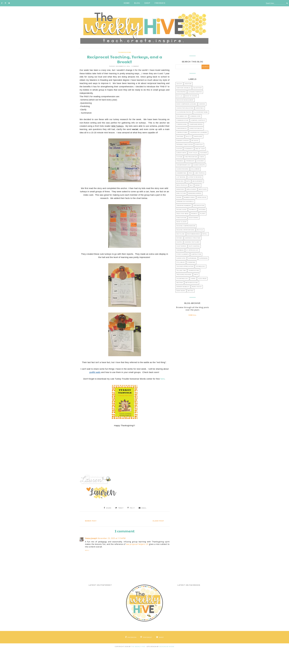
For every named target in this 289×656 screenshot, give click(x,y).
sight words (181, 246)
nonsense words (194, 193)
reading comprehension (186, 226)
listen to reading (195, 177)
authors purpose (195, 92)
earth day (199, 144)
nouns (179, 197)
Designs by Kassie (166, 646)
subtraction (196, 254)
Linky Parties (200, 173)
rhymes (179, 238)
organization (199, 205)
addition (188, 84)
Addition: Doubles (184, 88)
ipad (190, 173)
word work (181, 291)
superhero (203, 258)
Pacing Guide (181, 209)
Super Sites (181, 258)
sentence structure (192, 238)
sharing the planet (192, 242)
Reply (87, 550)
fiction (179, 157)
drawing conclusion (185, 144)
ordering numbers (184, 205)
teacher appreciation (185, 266)
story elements (183, 254)
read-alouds (182, 222)
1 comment (135, 66)
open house (201, 197)
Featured (203, 153)
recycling (181, 234)
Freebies (160, 3)
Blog (137, 3)
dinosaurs (198, 136)
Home (127, 3)
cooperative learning (198, 132)
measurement (198, 181)
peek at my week (183, 213)
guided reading (183, 169)
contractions (182, 132)
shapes (179, 242)
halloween (195, 169)
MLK (191, 185)
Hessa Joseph (91, 538)
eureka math (181, 153)
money (197, 185)
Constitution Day (196, 128)
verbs (193, 278)
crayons (180, 136)
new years (203, 189)
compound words (196, 124)
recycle (200, 230)
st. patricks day (192, 250)
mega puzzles (182, 185)
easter (179, 149)
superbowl (192, 258)
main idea (180, 181)
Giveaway (200, 161)
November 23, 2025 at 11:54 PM (112, 538)
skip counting (194, 246)
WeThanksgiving (191, 282)
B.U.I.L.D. (180, 96)
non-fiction (181, 193)
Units (196, 274)
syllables (181, 262)
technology (200, 266)
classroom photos (184, 112)
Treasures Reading (184, 274)
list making (181, 177)
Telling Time (181, 270)
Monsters (180, 189)
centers (202, 104)
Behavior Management (185, 100)
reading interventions (185, 230)
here (162, 379)
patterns (202, 209)
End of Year (200, 149)
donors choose (183, 140)
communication (182, 120)
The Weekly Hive (138, 646)
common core (195, 116)
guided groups (199, 165)
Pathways (192, 209)
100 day (179, 84)
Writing (191, 291)
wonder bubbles (183, 287)
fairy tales (193, 153)
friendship (190, 161)
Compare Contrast (198, 120)
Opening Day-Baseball (185, 201)
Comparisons (182, 124)
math (188, 181)
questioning (193, 218)
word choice (197, 287)
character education (185, 108)
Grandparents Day (184, 165)
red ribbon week (193, 234)
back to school (191, 96)
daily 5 (188, 136)
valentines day (182, 278)
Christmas (200, 108)
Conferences (182, 128)
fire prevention (191, 157)
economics (188, 149)
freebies (180, 161)
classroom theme (201, 112)
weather (180, 282)
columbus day (182, 116)
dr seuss (194, 140)
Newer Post (91, 521)
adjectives (197, 88)
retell (205, 234)
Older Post (158, 521)
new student (191, 189)
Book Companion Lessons (186, 104)
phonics (194, 213)
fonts (202, 157)
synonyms (191, 262)
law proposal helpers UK (137, 544)
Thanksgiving (124, 52)
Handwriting (181, 173)
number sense (189, 197)
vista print (202, 278)
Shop (147, 3)
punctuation (181, 218)
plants (202, 213)
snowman (180, 250)
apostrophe (181, 92)
